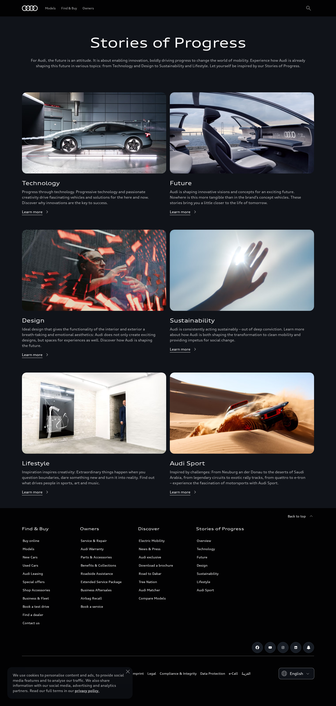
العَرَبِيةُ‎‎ (246, 673)
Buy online (31, 541)
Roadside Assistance (97, 573)
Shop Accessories (36, 590)
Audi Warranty (92, 549)
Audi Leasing (33, 573)
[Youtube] (270, 647)
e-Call (233, 673)
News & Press (149, 549)
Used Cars (30, 565)
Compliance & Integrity (178, 673)
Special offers (34, 582)
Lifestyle (203, 582)
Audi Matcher (149, 590)
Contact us (31, 623)
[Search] (308, 8)
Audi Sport (205, 590)
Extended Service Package (101, 582)
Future (202, 557)
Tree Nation (148, 582)
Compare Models (152, 598)
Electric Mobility (152, 541)
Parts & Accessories (96, 557)
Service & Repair (94, 541)
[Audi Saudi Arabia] (30, 8)
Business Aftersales (96, 590)
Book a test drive (36, 606)
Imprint (138, 673)
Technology (206, 549)
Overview (204, 541)
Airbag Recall (91, 598)
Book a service (92, 606)
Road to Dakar (150, 573)
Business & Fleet (36, 598)
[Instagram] (282, 647)
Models (28, 549)
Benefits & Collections (98, 565)
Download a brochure (156, 565)
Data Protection (212, 673)
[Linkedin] (295, 647)
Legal (151, 673)
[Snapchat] (308, 647)
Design (202, 565)
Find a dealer (33, 615)
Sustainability (208, 573)
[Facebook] (257, 647)
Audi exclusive (150, 557)
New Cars (30, 557)
